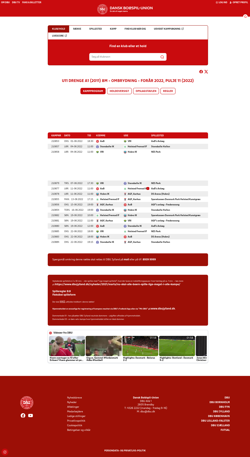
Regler (168, 91)
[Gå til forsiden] (125, 9)
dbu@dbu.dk (147, 411)
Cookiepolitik (74, 425)
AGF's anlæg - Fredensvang (165, 205)
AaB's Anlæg (157, 141)
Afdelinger (73, 407)
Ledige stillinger (76, 416)
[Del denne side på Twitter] (206, 72)
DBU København (219, 416)
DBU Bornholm (219, 402)
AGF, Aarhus (134, 194)
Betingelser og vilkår (79, 430)
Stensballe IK (107, 147)
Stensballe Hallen (160, 147)
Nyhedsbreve (74, 398)
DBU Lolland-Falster (215, 421)
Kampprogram (93, 91)
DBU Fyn (224, 407)
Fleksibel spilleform (64, 295)
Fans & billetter (31, 3)
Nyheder (72, 402)
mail (126, 259)
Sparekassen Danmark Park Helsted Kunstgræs (175, 199)
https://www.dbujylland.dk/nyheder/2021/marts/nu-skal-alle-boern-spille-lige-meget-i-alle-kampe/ (117, 284)
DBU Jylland (221, 411)
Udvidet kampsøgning (167, 29)
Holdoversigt (119, 91)
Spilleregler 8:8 (61, 291)
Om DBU (5, 3)
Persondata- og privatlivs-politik (125, 451)
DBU (227, 398)
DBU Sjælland (220, 425)
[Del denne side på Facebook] (201, 72)
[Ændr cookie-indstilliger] (4, 452)
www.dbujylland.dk (163, 309)
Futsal (225, 430)
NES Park (156, 152)
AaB (102, 141)
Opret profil (240, 3)
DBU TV (16, 3)
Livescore (58, 36)
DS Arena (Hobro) (160, 194)
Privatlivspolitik (76, 421)
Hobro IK (132, 152)
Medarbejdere (75, 411)
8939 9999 (149, 259)
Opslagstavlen (146, 91)
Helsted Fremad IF (137, 147)
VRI (129, 141)
